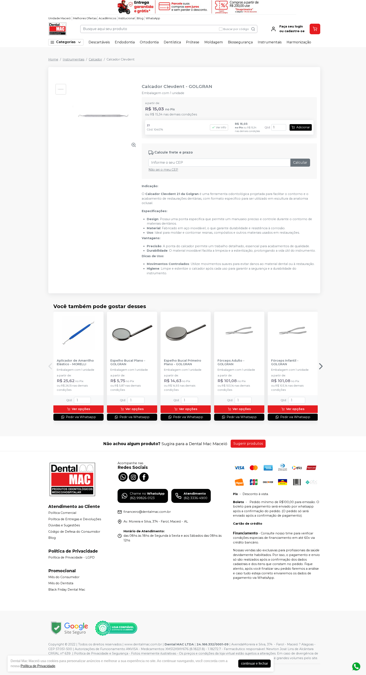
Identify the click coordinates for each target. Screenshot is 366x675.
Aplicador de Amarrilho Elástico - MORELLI (75, 362)
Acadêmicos (107, 18)
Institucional (126, 18)
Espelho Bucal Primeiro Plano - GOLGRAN (182, 362)
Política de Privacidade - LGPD (71, 557)
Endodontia (125, 42)
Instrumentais (269, 42)
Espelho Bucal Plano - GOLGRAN (127, 362)
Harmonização (299, 42)
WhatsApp (153, 18)
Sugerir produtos (248, 444)
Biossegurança (240, 42)
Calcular (300, 163)
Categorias (66, 42)
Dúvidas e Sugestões (64, 525)
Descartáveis (99, 42)
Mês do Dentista (60, 583)
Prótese (192, 42)
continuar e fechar (254, 663)
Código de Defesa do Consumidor (74, 532)
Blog (140, 18)
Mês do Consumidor (63, 577)
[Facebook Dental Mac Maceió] (144, 477)
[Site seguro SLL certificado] (69, 628)
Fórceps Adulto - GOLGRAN (231, 362)
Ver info (221, 127)
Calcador (95, 59)
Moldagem (213, 42)
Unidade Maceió (59, 18)
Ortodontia (149, 42)
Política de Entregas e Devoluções (74, 519)
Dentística (172, 42)
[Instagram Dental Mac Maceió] (133, 477)
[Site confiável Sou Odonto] (116, 628)
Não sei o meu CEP (163, 169)
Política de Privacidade (38, 666)
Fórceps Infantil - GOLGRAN (284, 362)
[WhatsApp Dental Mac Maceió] (123, 477)
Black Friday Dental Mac (66, 589)
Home (53, 59)
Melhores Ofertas (85, 18)
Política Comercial (62, 513)
